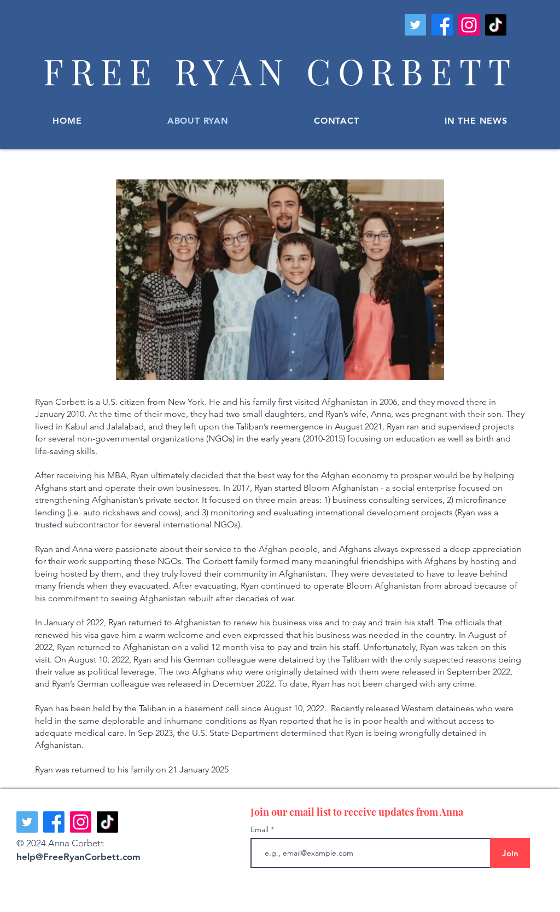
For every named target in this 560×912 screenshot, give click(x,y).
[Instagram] (469, 25)
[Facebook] (442, 25)
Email (260, 829)
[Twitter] (415, 25)
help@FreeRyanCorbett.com (78, 856)
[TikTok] (495, 25)
